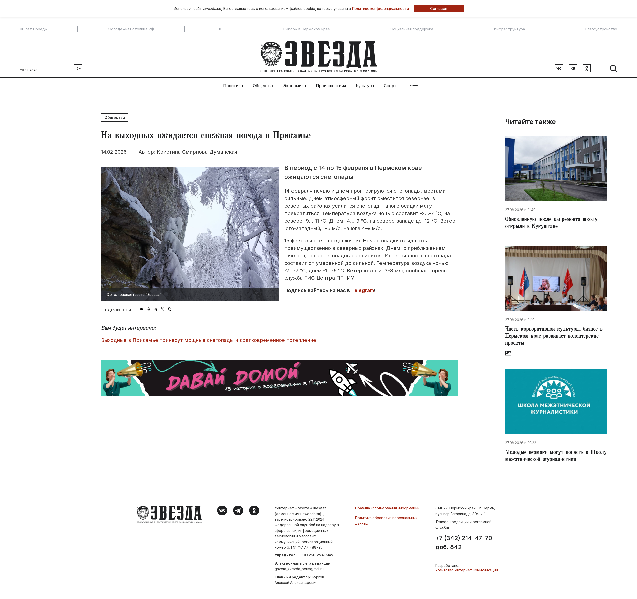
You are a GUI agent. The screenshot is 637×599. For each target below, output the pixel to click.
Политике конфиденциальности (380, 8)
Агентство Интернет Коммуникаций (466, 570)
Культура (365, 85)
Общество (263, 85)
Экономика (294, 85)
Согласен (438, 8)
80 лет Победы (33, 29)
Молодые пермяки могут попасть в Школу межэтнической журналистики (556, 456)
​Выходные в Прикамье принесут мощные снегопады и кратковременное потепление (208, 340)
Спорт (390, 85)
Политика (233, 85)
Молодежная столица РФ (131, 29)
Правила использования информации (387, 508)
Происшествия (331, 85)
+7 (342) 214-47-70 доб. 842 (463, 542)
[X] (162, 309)
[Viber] (169, 309)
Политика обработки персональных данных (386, 520)
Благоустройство (601, 29)
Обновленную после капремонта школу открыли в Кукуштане (551, 223)
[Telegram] (156, 309)
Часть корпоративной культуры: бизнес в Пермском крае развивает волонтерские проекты (554, 336)
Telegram (362, 290)
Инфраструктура (509, 29)
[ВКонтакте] (142, 309)
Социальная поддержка (411, 29)
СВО (219, 29)
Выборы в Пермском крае (306, 29)
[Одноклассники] (149, 309)
